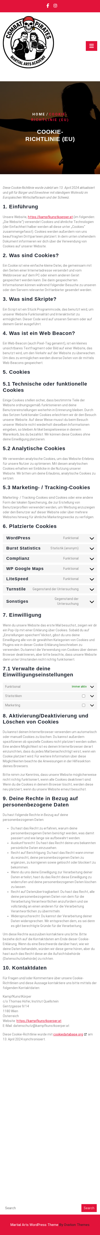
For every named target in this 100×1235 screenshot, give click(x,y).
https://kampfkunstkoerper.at (50, 217)
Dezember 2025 (16, 1091)
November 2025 (16, 1096)
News (7, 1124)
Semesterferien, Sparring (23, 1173)
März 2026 (11, 1080)
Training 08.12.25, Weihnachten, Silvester (36, 1179)
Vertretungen (14, 1129)
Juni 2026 (11, 1074)
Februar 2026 (13, 1085)
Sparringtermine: (16, 1157)
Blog (6, 1118)
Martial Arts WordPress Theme (50, 1225)
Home (38, 114)
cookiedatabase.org (68, 1034)
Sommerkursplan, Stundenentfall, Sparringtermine (43, 1151)
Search (89, 1208)
